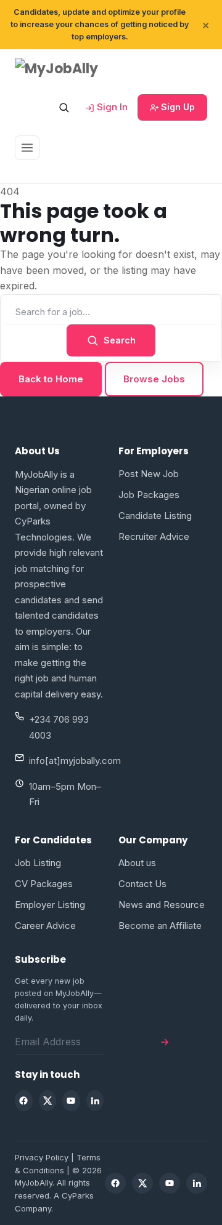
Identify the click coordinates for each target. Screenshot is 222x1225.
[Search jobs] (63, 107)
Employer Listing (50, 904)
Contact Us (142, 884)
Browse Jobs (154, 379)
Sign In (111, 107)
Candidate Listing (155, 515)
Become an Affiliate (160, 925)
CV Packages (44, 884)
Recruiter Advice (153, 536)
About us (137, 863)
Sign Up (176, 107)
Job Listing (38, 863)
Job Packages (148, 494)
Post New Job (148, 474)
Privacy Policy (41, 1157)
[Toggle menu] (27, 147)
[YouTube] (71, 1100)
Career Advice (45, 925)
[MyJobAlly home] (67, 68)
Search (120, 340)
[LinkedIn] (95, 1100)
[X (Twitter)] (48, 1100)
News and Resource (161, 904)
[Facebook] (24, 1100)
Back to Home (50, 379)
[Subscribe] (164, 1041)
